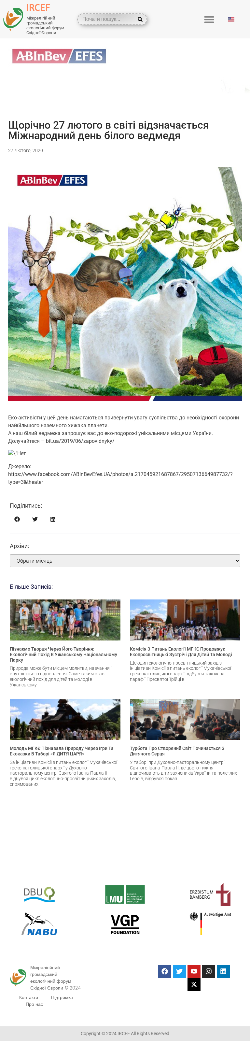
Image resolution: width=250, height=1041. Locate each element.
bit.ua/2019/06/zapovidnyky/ (80, 441)
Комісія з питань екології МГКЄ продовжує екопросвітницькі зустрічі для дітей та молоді (181, 651)
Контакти (28, 997)
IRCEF (38, 7)
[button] (209, 19)
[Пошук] (141, 19)
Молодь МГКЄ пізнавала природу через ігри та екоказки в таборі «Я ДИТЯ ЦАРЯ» (62, 751)
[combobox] (107, 19)
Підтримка (62, 997)
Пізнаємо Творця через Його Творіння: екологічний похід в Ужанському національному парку (63, 654)
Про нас (34, 1004)
